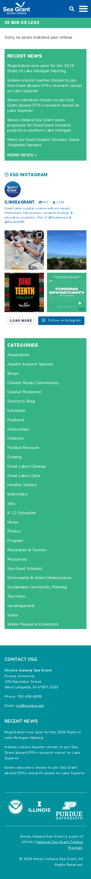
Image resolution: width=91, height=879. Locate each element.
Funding (14, 457)
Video (12, 615)
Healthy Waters (22, 485)
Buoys (13, 373)
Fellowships (18, 429)
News (12, 522)
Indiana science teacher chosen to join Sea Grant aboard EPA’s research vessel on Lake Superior (44, 86)
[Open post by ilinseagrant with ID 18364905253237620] (24, 250)
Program (15, 540)
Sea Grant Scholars (24, 568)
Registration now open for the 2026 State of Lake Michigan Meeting (41, 68)
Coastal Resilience (24, 392)
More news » (22, 155)
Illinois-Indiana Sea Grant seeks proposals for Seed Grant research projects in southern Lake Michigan (39, 125)
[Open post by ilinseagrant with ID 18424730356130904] (66, 292)
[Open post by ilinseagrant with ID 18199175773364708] (24, 292)
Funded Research (23, 447)
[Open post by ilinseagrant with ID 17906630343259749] (66, 250)
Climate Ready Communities (33, 383)
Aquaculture (18, 355)
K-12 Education (21, 513)
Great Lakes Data (23, 476)
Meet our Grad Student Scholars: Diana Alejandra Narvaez (43, 142)
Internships (17, 494)
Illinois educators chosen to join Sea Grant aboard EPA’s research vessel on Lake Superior (43, 105)
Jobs (11, 503)
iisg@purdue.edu (30, 705)
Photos (14, 531)
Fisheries (15, 438)
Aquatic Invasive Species (30, 364)
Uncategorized (20, 606)
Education (16, 410)
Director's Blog (21, 401)
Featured (15, 420)
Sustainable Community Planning (37, 587)
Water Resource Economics (33, 624)
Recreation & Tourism (27, 550)
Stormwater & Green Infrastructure (39, 578)
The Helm (16, 596)
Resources (17, 559)
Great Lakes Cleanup (26, 466)
